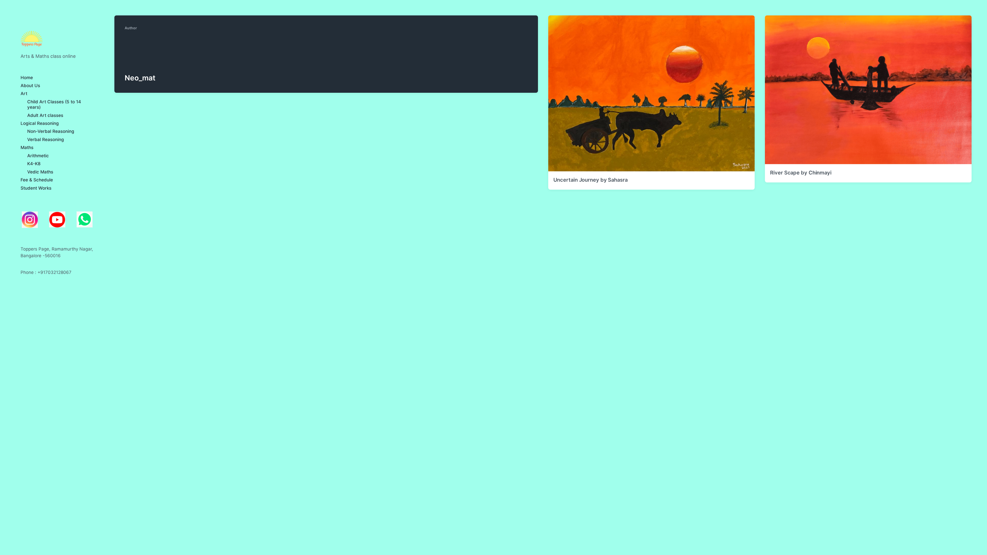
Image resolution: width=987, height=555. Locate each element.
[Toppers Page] (32, 39)
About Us (30, 85)
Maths (27, 147)
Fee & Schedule (37, 179)
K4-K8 (34, 163)
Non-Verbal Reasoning (50, 131)
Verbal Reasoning (45, 139)
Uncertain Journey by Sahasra (590, 180)
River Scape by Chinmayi (800, 173)
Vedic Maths (40, 171)
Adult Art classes (45, 115)
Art (24, 93)
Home (27, 77)
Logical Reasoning (40, 123)
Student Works (36, 188)
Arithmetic (38, 155)
